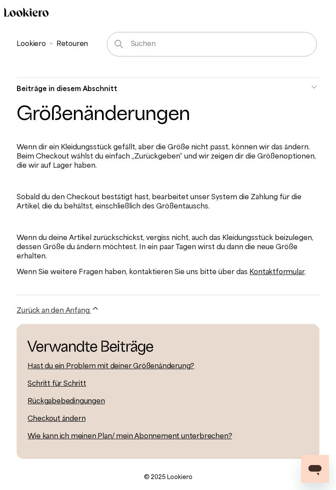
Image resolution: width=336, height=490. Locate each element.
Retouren (72, 44)
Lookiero (31, 44)
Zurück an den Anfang (54, 310)
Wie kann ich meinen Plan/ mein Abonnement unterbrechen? (130, 436)
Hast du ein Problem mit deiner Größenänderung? (111, 366)
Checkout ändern (56, 419)
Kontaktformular (276, 272)
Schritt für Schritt (57, 384)
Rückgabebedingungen (66, 401)
